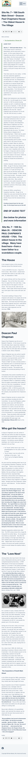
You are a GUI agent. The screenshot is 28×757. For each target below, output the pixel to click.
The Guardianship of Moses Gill (13, 40)
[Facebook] (3, 748)
